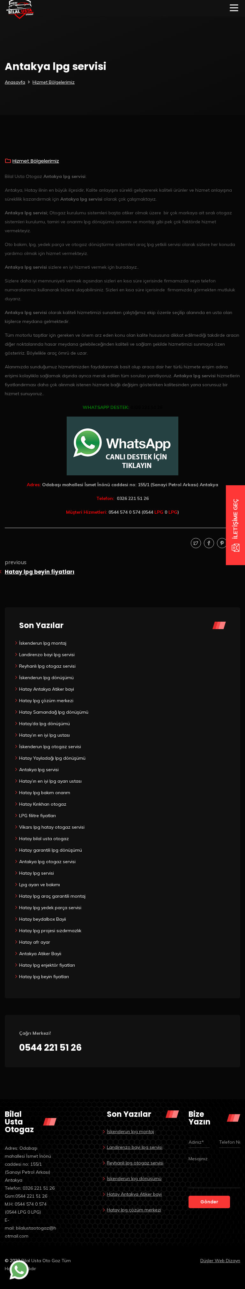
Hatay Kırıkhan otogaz (42, 804)
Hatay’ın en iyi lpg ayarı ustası (50, 781)
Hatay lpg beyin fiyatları (39, 572)
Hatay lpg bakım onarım (44, 792)
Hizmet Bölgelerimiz (54, 82)
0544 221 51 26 (50, 1047)
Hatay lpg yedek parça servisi (50, 907)
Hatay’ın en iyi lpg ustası (44, 735)
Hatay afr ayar (34, 942)
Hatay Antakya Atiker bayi (46, 689)
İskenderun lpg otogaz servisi (50, 746)
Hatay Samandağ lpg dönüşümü (53, 712)
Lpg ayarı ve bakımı (39, 884)
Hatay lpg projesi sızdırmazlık (50, 930)
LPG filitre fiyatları (37, 815)
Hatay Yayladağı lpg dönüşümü (52, 758)
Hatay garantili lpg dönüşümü (50, 850)
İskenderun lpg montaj (42, 643)
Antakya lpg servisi (39, 769)
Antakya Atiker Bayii (40, 953)
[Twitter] (195, 543)
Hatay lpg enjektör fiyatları (47, 965)
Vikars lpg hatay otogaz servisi (52, 827)
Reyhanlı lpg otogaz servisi (47, 666)
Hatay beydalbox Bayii (42, 919)
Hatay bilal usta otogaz (44, 838)
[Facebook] (208, 543)
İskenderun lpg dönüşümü (46, 677)
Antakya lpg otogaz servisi (47, 861)
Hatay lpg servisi (36, 873)
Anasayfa (15, 82)
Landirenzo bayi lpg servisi (47, 654)
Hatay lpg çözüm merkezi (46, 700)
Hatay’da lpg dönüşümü (44, 723)
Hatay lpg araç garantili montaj (52, 896)
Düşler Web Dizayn (220, 1260)
